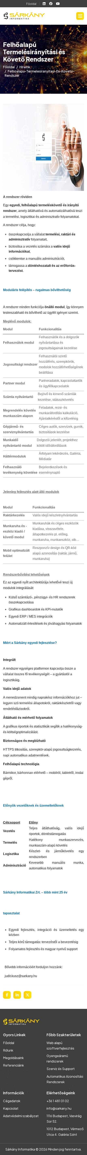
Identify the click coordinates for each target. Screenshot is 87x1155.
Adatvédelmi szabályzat (21, 1116)
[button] (80, 16)
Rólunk (8, 1050)
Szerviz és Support (61, 1069)
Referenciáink (13, 1065)
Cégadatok (11, 1101)
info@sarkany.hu (59, 1108)
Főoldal (31, 3)
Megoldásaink (13, 1058)
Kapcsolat (10, 1108)
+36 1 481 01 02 (58, 1101)
